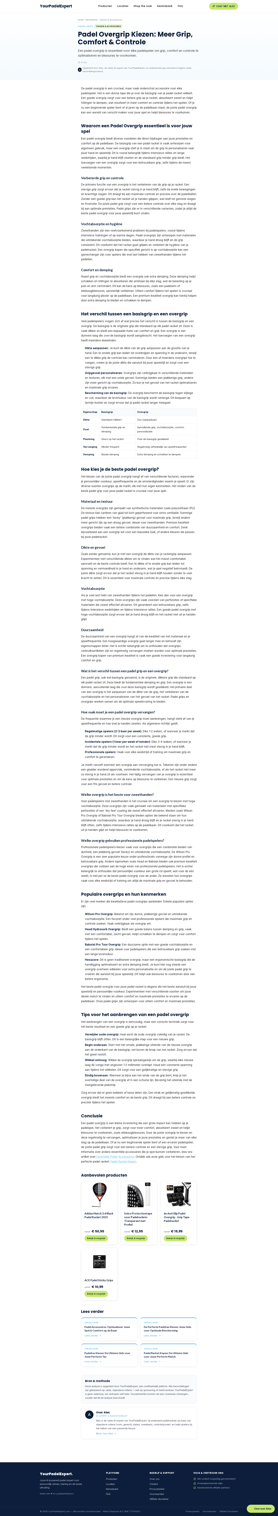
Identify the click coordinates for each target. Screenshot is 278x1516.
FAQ (180, 6)
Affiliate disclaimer (159, 1499)
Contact (154, 1484)
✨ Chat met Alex (260, 1508)
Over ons (154, 1479)
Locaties (122, 6)
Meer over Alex (104, 1433)
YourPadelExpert (56, 6)
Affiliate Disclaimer (228, 1511)
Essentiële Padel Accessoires (115, 1156)
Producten (105, 6)
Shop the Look (143, 6)
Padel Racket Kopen (123, 1161)
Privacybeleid (157, 1489)
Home (81, 19)
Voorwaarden (157, 1494)
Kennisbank (165, 6)
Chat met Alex (225, 6)
